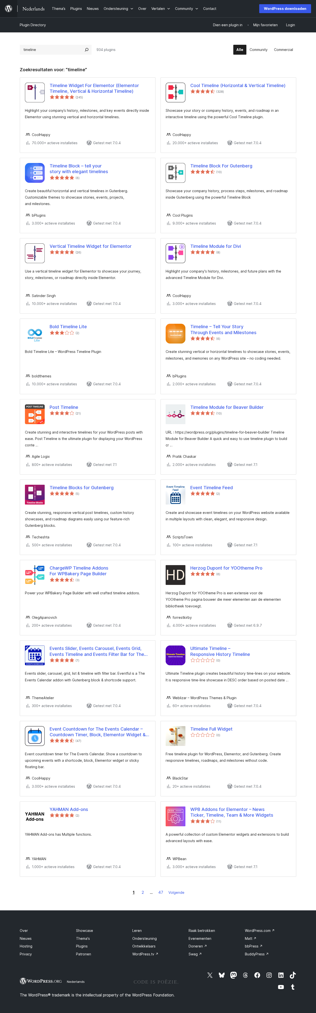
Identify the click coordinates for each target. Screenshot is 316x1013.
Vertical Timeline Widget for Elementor (91, 246)
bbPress (254, 946)
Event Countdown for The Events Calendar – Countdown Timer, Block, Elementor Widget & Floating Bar (98, 732)
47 (160, 892)
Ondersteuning (144, 938)
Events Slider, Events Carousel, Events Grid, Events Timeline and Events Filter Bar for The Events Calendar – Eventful (97, 651)
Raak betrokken (202, 930)
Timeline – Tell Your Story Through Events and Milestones (223, 329)
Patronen (83, 954)
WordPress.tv (145, 954)
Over (24, 930)
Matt (251, 938)
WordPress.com (260, 930)
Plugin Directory (33, 25)
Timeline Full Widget (211, 729)
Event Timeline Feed (211, 487)
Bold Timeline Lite (68, 326)
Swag (195, 954)
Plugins (82, 946)
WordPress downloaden (285, 8)
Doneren (198, 946)
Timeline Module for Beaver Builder (227, 407)
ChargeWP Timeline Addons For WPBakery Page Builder (79, 570)
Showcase (84, 930)
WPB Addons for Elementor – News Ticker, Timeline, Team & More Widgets (231, 812)
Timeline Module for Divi (215, 246)
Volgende (176, 892)
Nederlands (76, 982)
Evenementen (200, 938)
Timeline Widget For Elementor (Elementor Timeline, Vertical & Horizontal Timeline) (94, 88)
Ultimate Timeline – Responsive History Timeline (220, 651)
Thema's (83, 938)
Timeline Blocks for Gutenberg (82, 487)
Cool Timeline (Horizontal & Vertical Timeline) (238, 85)
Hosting (26, 946)
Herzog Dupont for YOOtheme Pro (226, 568)
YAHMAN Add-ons (69, 809)
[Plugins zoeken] (87, 50)
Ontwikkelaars (144, 946)
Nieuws (26, 938)
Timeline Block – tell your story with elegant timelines (79, 168)
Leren (137, 930)
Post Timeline (64, 407)
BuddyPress (257, 954)
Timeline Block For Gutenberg (221, 165)
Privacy (26, 954)
